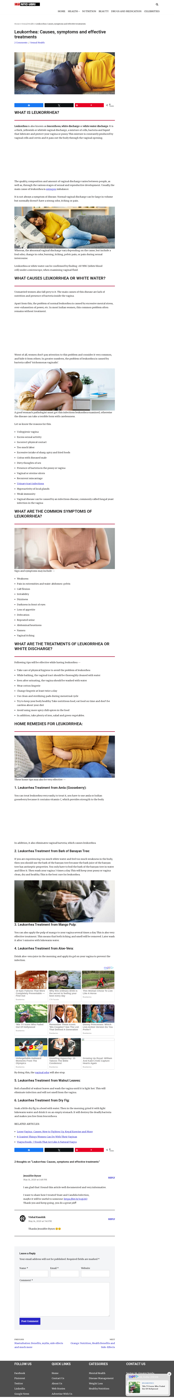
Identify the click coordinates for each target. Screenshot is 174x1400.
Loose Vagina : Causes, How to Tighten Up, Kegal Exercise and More (55, 1131)
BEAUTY (104, 11)
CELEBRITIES (152, 11)
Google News (21, 1393)
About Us (57, 1383)
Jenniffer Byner (32, 1175)
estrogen (51, 189)
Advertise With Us (62, 1393)
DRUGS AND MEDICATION (126, 11)
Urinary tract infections (30, 483)
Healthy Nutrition (99, 1388)
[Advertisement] (64, 161)
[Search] (157, 4)
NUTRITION (89, 11)
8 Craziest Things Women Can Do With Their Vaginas (47, 1136)
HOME (61, 11)
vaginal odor (42, 1072)
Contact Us (58, 1378)
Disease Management (101, 1378)
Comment (26, 1280)
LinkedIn (19, 1388)
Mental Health (97, 1373)
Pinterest (19, 1378)
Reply (111, 1177)
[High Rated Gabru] (27, 4)
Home (17, 24)
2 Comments (21, 42)
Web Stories (58, 1388)
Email (54, 1268)
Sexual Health (28, 24)
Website (85, 1268)
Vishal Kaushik (36, 1217)
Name (23, 1268)
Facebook (19, 1373)
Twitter (18, 1383)
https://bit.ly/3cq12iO (75, 1198)
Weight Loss (96, 1383)
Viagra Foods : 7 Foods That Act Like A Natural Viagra (47, 1141)
